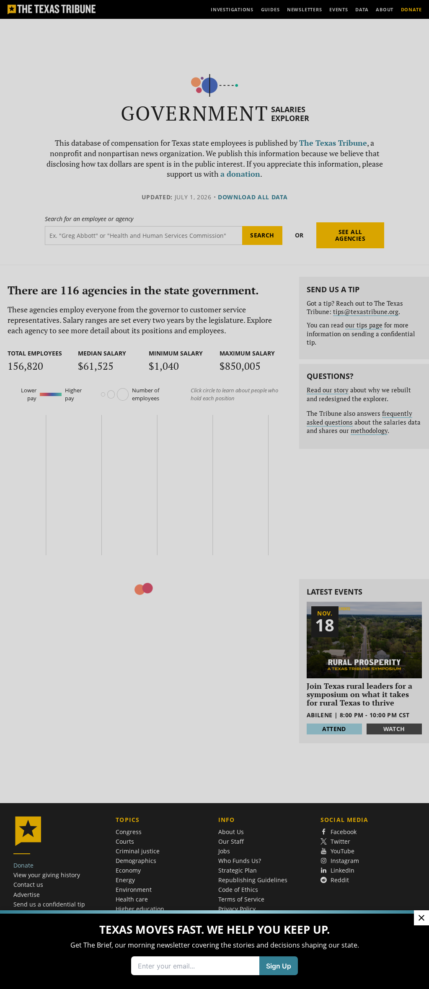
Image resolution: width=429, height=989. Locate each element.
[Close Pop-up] (421, 790)
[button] (214, 494)
